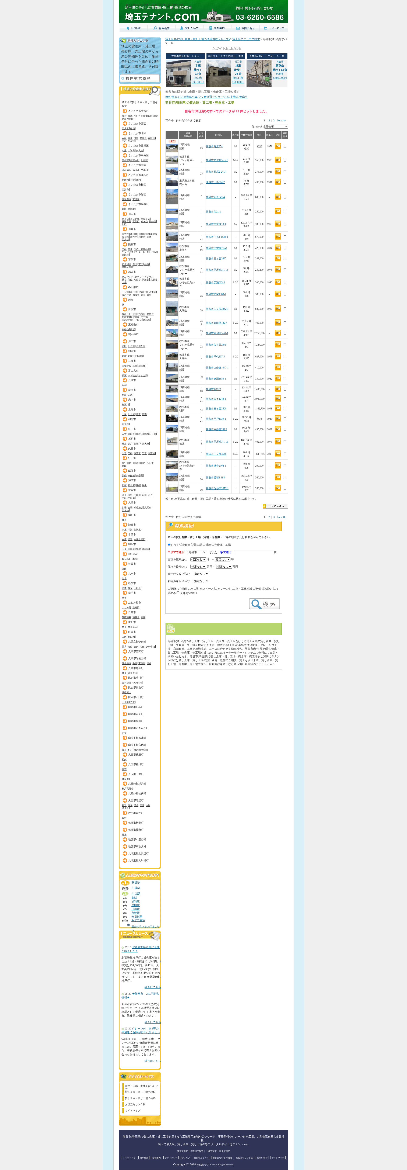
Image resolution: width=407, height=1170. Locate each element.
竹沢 (132, 702)
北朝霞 (139, 356)
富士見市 (133, 370)
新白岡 (131, 637)
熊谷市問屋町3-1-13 (217, 160)
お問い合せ (262, 1158)
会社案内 (156, 1158)
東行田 (125, 463)
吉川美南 (132, 627)
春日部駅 (136, 916)
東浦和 (135, 199)
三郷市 (132, 360)
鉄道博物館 (128, 118)
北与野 (144, 160)
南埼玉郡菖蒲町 (137, 737)
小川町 (125, 702)
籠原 (130, 249)
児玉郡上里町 (136, 774)
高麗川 (135, 617)
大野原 (137, 588)
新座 (124, 395)
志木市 (132, 399)
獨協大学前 (128, 267)
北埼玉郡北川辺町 (138, 853)
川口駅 (135, 893)
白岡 (124, 637)
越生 (124, 673)
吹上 (124, 529)
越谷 (124, 279)
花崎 (138, 485)
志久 (136, 646)
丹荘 (124, 769)
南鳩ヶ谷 (145, 219)
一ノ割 (125, 292)
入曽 (124, 434)
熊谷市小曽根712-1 (216, 248)
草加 (140, 264)
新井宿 (152, 221)
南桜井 (135, 295)
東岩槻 (131, 209)
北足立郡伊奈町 (137, 641)
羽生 (124, 549)
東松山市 (133, 324)
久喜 (124, 453)
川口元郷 (134, 219)
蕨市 (130, 299)
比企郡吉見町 (136, 714)
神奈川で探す (197, 1151)
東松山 (125, 329)
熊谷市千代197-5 (215, 356)
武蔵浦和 (126, 170)
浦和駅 (135, 901)
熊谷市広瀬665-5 (215, 282)
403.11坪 (238, 69)
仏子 (124, 507)
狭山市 (132, 429)
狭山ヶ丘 (126, 314)
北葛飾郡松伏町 (137, 793)
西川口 (125, 219)
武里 (149, 295)
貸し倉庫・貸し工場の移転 (140, 1092)
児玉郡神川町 (136, 764)
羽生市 (132, 544)
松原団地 (126, 264)
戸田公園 (140, 346)
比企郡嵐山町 (136, 687)
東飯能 (131, 475)
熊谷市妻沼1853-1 (216, 378)
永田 (144, 495)
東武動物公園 (141, 749)
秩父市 (132, 583)
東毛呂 (141, 663)
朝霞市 (132, 351)
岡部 (124, 497)
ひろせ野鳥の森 (142, 249)
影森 (124, 588)
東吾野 (139, 475)
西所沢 (141, 314)
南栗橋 (151, 453)
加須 (124, 485)
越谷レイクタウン (144, 277)
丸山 (130, 646)
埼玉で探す (224, 1151)
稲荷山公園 (150, 434)
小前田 (137, 495)
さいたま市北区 (137, 133)
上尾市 (132, 409)
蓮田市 (132, 563)
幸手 (124, 597)
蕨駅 (134, 897)
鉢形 (148, 805)
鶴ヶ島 (125, 559)
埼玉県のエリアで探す (246, 39)
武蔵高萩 (126, 617)
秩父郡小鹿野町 (137, 839)
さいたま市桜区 (137, 184)
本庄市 (132, 534)
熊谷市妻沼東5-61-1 (217, 333)
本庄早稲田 (139, 539)
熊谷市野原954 (214, 146)
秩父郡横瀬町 (136, 822)
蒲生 (130, 279)
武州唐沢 (132, 673)
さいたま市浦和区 (138, 174)
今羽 (124, 138)
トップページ (129, 1158)
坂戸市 (132, 438)
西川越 (125, 239)
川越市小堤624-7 (215, 182)
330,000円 (198, 82)
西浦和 (125, 189)
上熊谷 (153, 252)
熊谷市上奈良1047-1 (217, 367)
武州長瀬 (126, 663)
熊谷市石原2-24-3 (216, 171)
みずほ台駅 (138, 920)
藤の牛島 (126, 295)
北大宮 (154, 116)
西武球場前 (128, 319)
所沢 (134, 314)
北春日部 (143, 292)
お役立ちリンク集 (135, 1104)
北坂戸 (137, 443)
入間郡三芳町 (136, 651)
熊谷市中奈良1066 (216, 224)
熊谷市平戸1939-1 (216, 419)
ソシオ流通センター (132, 252)
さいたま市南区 (137, 165)
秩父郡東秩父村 (137, 846)
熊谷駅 (135, 882)
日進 (136, 138)
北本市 (132, 573)
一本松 (133, 559)
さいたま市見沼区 (138, 145)
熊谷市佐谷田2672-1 (217, 488)
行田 (132, 463)
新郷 (138, 549)
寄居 (130, 805)
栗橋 (130, 453)
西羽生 (145, 549)
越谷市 (132, 271)
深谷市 (132, 490)
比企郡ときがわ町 (138, 728)
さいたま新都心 (142, 116)
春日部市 (133, 287)
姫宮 (124, 749)
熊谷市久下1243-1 (216, 399)
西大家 (145, 443)
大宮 (124, 116)
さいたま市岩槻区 (138, 204)
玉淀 (142, 805)
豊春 (143, 295)
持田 (124, 465)
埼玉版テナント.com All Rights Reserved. (215, 1164)
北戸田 (131, 346)
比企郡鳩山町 (136, 721)
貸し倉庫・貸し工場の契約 (140, 1098)
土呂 (124, 141)
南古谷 (125, 234)
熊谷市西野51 (213, 389)
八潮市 (132, 380)
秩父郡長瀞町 (136, 829)
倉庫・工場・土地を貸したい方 (141, 1086)
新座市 (132, 389)
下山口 (138, 319)
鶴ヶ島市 (133, 554)
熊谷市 (132, 244)
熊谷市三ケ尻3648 (216, 454)
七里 (124, 150)
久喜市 (132, 448)
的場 (146, 234)
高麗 (143, 617)
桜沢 (124, 805)
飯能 (124, 475)
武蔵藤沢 (138, 507)
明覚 (124, 733)
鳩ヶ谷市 (133, 334)
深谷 (130, 495)
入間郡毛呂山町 (137, 658)
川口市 (132, 213)
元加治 (125, 510)
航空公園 (134, 317)
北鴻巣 (137, 529)
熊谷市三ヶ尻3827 (216, 258)
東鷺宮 (137, 453)
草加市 (132, 259)
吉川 (124, 627)
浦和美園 (126, 199)
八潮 (124, 385)
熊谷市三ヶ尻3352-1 (217, 309)
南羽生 (131, 549)
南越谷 (137, 279)
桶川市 (132, 514)
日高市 (132, 612)
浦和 (138, 180)
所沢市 (132, 309)
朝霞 (124, 356)
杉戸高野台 (128, 788)
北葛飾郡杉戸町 (137, 783)
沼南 (144, 414)
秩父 (130, 588)
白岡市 (132, 631)
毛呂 (134, 663)
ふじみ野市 (134, 602)
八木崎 (152, 292)
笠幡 (149, 236)
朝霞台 (131, 356)
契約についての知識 (222, 1158)
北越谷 (153, 279)
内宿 (142, 646)
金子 (130, 507)
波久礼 (125, 808)
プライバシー (171, 1158)
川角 (149, 663)
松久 (124, 759)
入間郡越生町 (136, 668)
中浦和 (144, 170)
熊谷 (124, 249)
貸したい (185, 1158)
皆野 (124, 818)
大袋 (124, 282)
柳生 (144, 485)
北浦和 (125, 180)
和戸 (130, 749)
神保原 (125, 779)
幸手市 (132, 592)
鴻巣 (130, 529)
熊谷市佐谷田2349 (216, 344)
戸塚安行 (126, 221)
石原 (146, 252)
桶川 (124, 520)
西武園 (146, 319)
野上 (124, 834)
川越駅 (135, 888)
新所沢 (125, 317)
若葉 (124, 443)
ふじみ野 (143, 375)
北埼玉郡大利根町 (138, 860)
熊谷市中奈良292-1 (216, 429)
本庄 (124, 539)
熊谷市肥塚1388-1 (216, 294)
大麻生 (125, 254)
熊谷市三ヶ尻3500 (216, 408)
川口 (124, 224)
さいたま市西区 (137, 123)
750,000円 (238, 82)
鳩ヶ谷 (144, 221)
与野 (132, 180)
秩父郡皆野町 (136, 812)
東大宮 (139, 150)
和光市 (132, 419)
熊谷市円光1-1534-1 (217, 237)
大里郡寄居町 (136, 800)
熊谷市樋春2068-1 (216, 465)
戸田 (124, 346)
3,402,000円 (280, 77)
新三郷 (141, 365)
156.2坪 (198, 69)
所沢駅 (135, 912)
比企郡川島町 (136, 707)
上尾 (124, 414)
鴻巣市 (132, 524)
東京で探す (182, 1151)
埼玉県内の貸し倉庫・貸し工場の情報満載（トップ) (197, 39)
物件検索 (144, 1158)
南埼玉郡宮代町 (137, 744)
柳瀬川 (125, 404)
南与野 (125, 160)
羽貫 (124, 646)
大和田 (131, 150)
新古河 (131, 485)
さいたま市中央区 (138, 155)
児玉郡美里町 (136, 754)
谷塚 (146, 264)
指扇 (132, 128)
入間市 (132, 502)
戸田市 (132, 341)
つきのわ (137, 682)
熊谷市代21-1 (213, 211)
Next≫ (281, 120)
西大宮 (125, 128)
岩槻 (124, 209)
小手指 (144, 317)
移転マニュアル (201, 1158)
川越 (140, 234)
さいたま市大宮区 (138, 111)
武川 (124, 495)
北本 (124, 578)
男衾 (136, 805)
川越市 (132, 229)
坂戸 (130, 443)
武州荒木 (140, 463)
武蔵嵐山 (126, 692)
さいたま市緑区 (137, 194)
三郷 (134, 365)
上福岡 (135, 607)
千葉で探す (211, 1151)
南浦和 (135, 170)
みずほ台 (132, 375)
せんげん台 (128, 277)
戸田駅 (135, 905)
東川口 (135, 221)
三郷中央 (126, 365)
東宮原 (143, 138)
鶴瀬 (124, 375)
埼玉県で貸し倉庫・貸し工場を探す (140, 103)
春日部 (133, 292)
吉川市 (132, 622)
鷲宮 (144, 453)
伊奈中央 (150, 646)
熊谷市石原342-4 (215, 197)
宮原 (130, 138)
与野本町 (134, 160)
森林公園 (126, 682)
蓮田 (124, 568)
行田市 (132, 458)
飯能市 (132, 470)
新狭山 (139, 434)
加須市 (132, 480)
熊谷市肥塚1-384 (215, 477)
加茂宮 (131, 141)
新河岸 (133, 236)
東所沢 (150, 314)
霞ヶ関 (125, 236)
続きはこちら (153, 987)
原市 (138, 414)
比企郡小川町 (136, 697)
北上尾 (131, 414)
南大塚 (153, 234)
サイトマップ (132, 1110)
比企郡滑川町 (136, 677)
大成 (130, 116)
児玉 (130, 539)
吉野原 (151, 138)
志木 (130, 395)
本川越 (133, 234)
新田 (134, 264)
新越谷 (145, 279)
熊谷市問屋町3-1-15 (217, 270)
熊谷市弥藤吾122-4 (216, 323)
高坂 (132, 329)
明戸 (150, 495)
